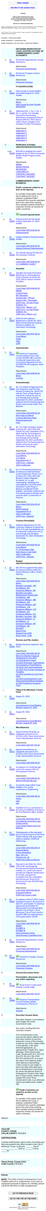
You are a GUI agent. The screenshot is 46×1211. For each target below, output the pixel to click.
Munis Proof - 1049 (24, 636)
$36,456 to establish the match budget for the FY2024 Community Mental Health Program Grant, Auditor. (30, 154)
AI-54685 (12, 61)
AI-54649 (12, 526)
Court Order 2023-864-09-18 (28, 923)
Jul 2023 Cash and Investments (29, 667)
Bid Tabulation (22, 296)
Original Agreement (24, 420)
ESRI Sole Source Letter (26, 895)
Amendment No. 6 (23, 511)
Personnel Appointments (26, 69)
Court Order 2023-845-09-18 (28, 262)
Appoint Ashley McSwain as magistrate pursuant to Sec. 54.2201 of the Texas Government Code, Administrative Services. (30, 735)
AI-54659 (12, 254)
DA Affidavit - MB (23, 597)
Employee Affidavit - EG (26, 614)
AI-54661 (12, 92)
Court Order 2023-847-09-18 (28, 334)
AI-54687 (12, 941)
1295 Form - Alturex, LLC (26, 314)
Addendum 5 (21, 140)
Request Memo (22, 850)
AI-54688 (12, 957)
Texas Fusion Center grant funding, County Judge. (28, 986)
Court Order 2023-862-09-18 (28, 848)
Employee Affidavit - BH (26, 591)
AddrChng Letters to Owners (28, 860)
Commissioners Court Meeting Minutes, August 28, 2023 (28, 722)
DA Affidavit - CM (23, 607)
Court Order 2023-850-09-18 (28, 453)
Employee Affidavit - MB (26, 600)
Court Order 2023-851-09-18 (28, 504)
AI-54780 (12, 985)
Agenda (19, 1011)
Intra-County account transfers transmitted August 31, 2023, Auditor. (28, 93)
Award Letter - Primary (25, 298)
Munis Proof (21, 631)
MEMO (19, 165)
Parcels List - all (22, 857)
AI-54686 (12, 74)
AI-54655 (12, 220)
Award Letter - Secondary (26, 300)
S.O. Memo (20, 458)
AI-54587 (12, 900)
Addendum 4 (21, 138)
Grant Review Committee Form (29, 935)
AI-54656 (12, 238)
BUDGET (20, 628)
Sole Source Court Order (26, 552)
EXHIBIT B (20, 931)
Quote (18, 339)
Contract (19, 378)
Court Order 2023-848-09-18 (28, 373)
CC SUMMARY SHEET (26, 264)
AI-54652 (12, 388)
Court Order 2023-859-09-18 (28, 778)
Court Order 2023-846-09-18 (28, 288)
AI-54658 (12, 274)
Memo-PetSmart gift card (26, 781)
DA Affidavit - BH (23, 588)
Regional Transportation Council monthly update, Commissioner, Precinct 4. (28, 1002)
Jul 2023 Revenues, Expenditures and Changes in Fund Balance (30, 664)
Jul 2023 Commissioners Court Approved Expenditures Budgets (29, 680)
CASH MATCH (22, 172)
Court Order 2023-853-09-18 (28, 581)
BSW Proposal (22, 509)
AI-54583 (12, 833)
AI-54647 (12, 353)
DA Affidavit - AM (23, 602)
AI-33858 (12, 999)
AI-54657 (12, 320)
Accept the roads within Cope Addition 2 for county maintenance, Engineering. (28, 787)
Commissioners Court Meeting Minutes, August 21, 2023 (28, 706)
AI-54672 (12, 751)
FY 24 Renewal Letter (25, 550)
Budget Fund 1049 (23, 633)
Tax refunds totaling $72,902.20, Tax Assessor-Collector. (29, 254)
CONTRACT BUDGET (25, 174)
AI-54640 (12, 569)
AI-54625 (12, 471)
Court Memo (21, 336)
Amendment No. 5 (23, 460)
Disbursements (22, 233)
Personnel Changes (24, 82)
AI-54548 (12, 152)
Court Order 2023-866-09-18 (28, 966)
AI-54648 (12, 428)
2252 (18, 341)
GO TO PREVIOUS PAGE (23, 1193)
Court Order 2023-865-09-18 (28, 949)
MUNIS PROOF (22, 167)
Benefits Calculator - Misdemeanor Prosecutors (27, 594)
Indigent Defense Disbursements (29, 248)
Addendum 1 (21, 131)
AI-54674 (12, 713)
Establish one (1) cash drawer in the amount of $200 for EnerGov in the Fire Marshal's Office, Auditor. (30, 810)
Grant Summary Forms (25, 933)
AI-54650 (12, 697)
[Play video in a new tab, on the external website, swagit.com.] (17, 354)
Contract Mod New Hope (26, 418)
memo (18, 799)
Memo (18, 102)
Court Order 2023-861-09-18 (28, 819)
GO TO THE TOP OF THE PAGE (23, 1199)
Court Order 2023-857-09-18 (28, 745)
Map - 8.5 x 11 (22, 855)
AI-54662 (12, 112)
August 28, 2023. (23, 712)
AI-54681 (12, 865)
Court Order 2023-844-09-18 (28, 246)
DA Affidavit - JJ (22, 621)
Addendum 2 (21, 133)
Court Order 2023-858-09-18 (28, 763)
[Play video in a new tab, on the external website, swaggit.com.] (17, 215)
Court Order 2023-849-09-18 (28, 413)
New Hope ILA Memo (25, 415)
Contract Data (21, 293)
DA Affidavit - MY (23, 626)
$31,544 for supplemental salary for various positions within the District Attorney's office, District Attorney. (29, 571)
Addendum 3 (21, 136)
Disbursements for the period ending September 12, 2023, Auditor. (28, 221)
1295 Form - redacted (25, 463)
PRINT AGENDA (23, 3)
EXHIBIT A (20, 928)
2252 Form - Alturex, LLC (26, 307)
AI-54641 (12, 786)
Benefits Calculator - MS (26, 617)
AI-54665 (12, 768)
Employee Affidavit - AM (26, 605)
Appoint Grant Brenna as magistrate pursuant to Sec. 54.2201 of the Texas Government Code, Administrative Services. (30, 753)
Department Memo (23, 893)
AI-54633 (12, 645)
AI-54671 (12, 733)
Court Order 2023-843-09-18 (28, 230)
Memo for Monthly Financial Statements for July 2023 (27, 657)
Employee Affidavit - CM (26, 609)
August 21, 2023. (23, 696)
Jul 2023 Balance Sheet (26, 660)
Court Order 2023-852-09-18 (28, 545)
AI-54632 (12, 809)
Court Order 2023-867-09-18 (28, 994)
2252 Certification (23, 465)
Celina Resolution (23, 853)
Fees (18, 423)
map (18, 801)
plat (17, 803)
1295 (18, 344)
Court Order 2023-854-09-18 (28, 653)
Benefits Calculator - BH (26, 586)
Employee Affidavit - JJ (25, 619)
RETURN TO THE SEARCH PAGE (23, 8)
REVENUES (21, 169)
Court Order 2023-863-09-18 (28, 890)
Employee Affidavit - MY (26, 624)
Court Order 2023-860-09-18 (28, 796)
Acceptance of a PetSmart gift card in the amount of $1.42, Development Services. (28, 769)
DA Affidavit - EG (23, 612)
